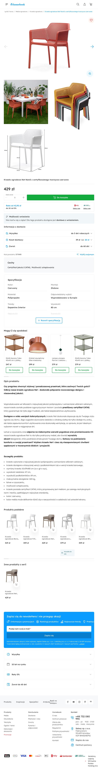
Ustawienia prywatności (57, 736)
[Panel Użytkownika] (84, 4)
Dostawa (31, 715)
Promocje (7, 735)
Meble (6, 715)
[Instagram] (79, 702)
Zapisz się (49, 635)
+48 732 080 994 (83, 717)
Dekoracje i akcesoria (8, 730)
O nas (54, 715)
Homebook (56, 712)
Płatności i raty (34, 719)
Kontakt (55, 740)
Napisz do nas (82, 740)
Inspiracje (20, 702)
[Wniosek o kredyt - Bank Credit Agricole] (80, 756)
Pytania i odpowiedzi (33, 726)
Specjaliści (33, 702)
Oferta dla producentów (57, 723)
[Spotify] (90, 702)
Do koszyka (14, 370)
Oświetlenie (8, 719)
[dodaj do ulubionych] (91, 20)
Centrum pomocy (84, 745)
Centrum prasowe (59, 719)
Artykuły (46, 702)
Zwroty (31, 722)
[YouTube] (73, 702)
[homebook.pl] (18, 4)
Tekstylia (7, 722)
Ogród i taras (9, 725)
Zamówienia (33, 712)
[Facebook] (67, 702)
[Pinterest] (85, 702)
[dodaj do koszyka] (16, 530)
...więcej (81, 644)
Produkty (7, 702)
